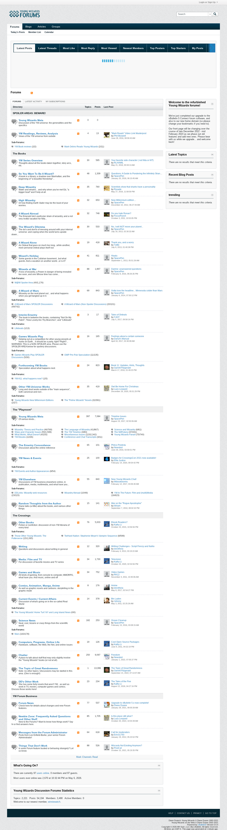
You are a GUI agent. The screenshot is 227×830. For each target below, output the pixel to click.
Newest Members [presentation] (133, 48)
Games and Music (29, 572)
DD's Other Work (28, 681)
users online (43, 773)
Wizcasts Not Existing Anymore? (126, 745)
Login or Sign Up (207, 2)
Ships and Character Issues (28, 432)
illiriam (117, 506)
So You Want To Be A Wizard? (36, 173)
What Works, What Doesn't (27, 434)
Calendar (49, 32)
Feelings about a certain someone (127, 336)
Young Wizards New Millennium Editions (34, 400)
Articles (42, 26)
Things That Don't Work (33, 745)
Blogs (28, 26)
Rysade (117, 189)
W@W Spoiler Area (24, 282)
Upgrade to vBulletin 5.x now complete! (130, 703)
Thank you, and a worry (122, 242)
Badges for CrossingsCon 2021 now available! (133, 458)
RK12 (117, 574)
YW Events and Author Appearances (32, 471)
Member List (34, 32)
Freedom (115, 655)
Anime (114, 585)
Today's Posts (18, 32)
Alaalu (114, 255)
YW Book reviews (23, 146)
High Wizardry (27, 200)
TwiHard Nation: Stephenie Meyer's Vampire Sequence (90, 536)
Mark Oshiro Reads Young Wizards (81, 146)
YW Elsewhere (27, 479)
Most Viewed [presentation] (109, 48)
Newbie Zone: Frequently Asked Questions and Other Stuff (45, 718)
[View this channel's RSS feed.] (32, 93)
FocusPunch (120, 216)
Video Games (117, 572)
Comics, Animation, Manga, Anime (39, 585)
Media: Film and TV (30, 559)
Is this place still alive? (122, 716)
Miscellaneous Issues (74, 434)
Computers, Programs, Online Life (39, 642)
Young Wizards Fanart (124, 434)
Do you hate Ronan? (121, 213)
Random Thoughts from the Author (40, 503)
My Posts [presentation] (197, 48)
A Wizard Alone (28, 242)
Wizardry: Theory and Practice (29, 429)
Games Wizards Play (31, 336)
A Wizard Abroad (28, 213)
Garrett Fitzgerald (122, 368)
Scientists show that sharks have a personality (133, 187)
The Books (19, 153)
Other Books (26, 522)
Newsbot (118, 447)
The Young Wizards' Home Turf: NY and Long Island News (43, 612)
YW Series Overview (31, 160)
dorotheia (118, 549)
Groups (56, 26)
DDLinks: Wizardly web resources (31, 493)
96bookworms (121, 481)
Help (170, 813)
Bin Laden (116, 598)
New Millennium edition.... (123, 200)
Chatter (23, 655)
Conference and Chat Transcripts (80, 437)
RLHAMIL (118, 163)
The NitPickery (121, 432)
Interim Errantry (28, 314)
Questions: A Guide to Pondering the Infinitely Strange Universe (141, 173)
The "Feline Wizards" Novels (78, 400)
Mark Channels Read (87, 757)
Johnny (117, 601)
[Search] (215, 14)
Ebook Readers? (119, 522)
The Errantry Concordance (35, 445)
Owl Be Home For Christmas (125, 386)
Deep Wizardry (27, 187)
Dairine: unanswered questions (126, 269)
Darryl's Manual (121, 339)
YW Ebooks (20, 437)
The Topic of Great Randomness (38, 668)
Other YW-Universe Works (34, 386)
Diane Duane (120, 705)
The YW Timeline (72, 432)
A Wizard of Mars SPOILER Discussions (34, 304)
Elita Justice (120, 460)
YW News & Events (30, 458)
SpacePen (119, 176)
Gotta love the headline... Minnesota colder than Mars (136, 290)
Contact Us (183, 813)
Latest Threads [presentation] (47, 48)
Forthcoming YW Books (33, 365)
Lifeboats (19, 328)
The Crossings (22, 515)
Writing (23, 546)
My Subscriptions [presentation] (55, 101)
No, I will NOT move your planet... (127, 226)
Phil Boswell (120, 136)
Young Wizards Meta (31, 120)
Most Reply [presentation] (88, 48)
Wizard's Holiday (29, 255)
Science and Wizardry (124, 429)
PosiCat (118, 748)
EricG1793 (119, 734)
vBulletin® (202, 825)
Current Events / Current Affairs (37, 598)
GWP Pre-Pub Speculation (77, 355)
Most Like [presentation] (69, 48)
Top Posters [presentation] (157, 48)
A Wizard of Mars (29, 290)
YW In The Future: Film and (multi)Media (133, 493)
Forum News (26, 703)
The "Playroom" (22, 409)
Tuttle (116, 245)
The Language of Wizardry (77, 429)
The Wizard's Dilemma (32, 226)
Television (116, 559)
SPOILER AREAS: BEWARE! (29, 113)
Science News (27, 620)
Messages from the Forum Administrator (43, 732)
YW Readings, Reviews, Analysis (38, 133)
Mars (17, 634)
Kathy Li (118, 524)
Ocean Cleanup (118, 620)
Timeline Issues (118, 416)
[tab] (17, 101)
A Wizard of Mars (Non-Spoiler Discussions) (85, 304)
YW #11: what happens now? (29, 378)
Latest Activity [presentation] (33, 101)
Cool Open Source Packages (125, 642)
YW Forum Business (25, 696)
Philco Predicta (118, 445)
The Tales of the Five (121, 681)
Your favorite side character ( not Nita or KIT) (132, 160)
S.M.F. (117, 317)
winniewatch (54, 801)
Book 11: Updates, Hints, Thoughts (127, 365)
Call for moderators (120, 732)
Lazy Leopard (120, 389)
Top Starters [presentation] (178, 48)
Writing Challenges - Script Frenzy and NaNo (132, 546)
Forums (14, 26)
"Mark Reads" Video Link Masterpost (128, 133)
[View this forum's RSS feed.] (78, 120)
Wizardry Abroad (72, 493)
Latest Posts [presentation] (24, 48)
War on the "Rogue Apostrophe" (126, 503)
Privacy (197, 813)
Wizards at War (27, 269)
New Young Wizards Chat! (123, 479)
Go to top (210, 813)
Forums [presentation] (17, 101)
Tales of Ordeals (119, 314)
